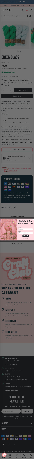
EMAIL (19, 231)
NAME (19, 227)
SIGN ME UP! (25, 235)
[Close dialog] (33, 219)
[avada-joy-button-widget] (4, 455)
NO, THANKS (25, 238)
